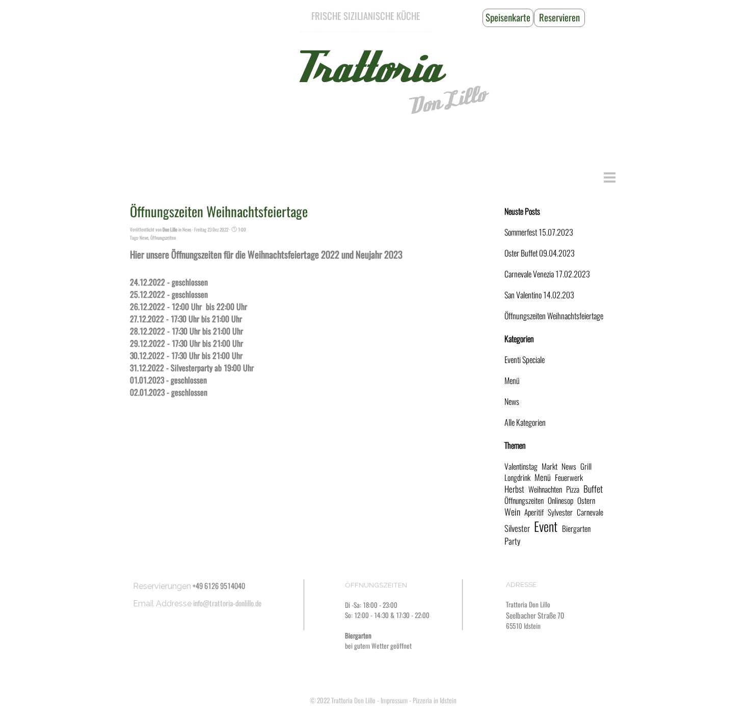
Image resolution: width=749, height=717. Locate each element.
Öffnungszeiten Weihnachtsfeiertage (553, 316)
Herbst (514, 489)
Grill (586, 466)
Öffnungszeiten (163, 238)
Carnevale (590, 512)
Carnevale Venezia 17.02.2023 (547, 274)
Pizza (572, 489)
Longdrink (517, 477)
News (144, 238)
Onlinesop (560, 500)
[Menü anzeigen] (610, 177)
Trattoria (365, 68)
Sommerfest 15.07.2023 (538, 232)
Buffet (593, 489)
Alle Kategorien (525, 422)
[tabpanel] (366, 16)
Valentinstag (521, 466)
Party (512, 541)
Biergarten (576, 528)
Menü (512, 380)
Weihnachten (545, 489)
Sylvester (560, 512)
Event (545, 526)
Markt (549, 466)
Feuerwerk (569, 477)
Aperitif (534, 512)
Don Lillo (446, 101)
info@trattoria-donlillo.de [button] (227, 603)
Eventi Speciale (524, 359)
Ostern (586, 500)
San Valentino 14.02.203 (539, 295)
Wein (512, 512)
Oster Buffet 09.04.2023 (539, 253)
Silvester (517, 528)
